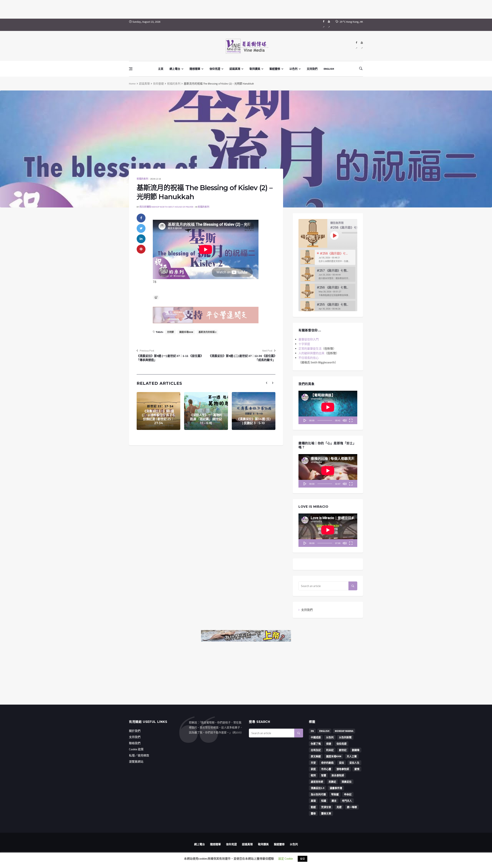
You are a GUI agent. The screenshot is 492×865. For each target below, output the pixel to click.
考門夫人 (347, 800)
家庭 (313, 769)
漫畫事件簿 (336, 788)
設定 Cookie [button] (285, 858)
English (324, 731)
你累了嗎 (316, 743)
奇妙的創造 (327, 762)
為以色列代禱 (318, 794)
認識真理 (234, 68)
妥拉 (341, 762)
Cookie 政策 (136, 749)
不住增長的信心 (308, 358)
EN (312, 731)
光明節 (170, 332)
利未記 (330, 750)
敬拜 (313, 775)
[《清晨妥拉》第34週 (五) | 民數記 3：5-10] (253, 411)
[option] (327, 257)
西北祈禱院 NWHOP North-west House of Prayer (166, 206)
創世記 (343, 750)
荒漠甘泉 (326, 807)
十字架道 (304, 344)
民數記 (332, 781)
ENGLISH (329, 68)
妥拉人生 (354, 762)
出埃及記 (316, 750)
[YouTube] (329, 25)
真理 (313, 800)
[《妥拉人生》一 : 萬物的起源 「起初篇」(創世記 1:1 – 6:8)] (206, 411)
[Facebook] (323, 25)
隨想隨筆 (194, 68)
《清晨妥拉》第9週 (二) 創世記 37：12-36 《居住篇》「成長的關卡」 (242, 358)
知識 (323, 800)
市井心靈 (326, 769)
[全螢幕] (351, 420)
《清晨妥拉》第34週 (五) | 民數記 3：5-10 (253, 421)
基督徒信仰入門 (308, 339)
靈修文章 (326, 813)
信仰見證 (214, 68)
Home (132, 83)
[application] (327, 407)
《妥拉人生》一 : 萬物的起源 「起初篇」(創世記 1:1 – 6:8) (206, 419)
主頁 (160, 68)
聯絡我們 (134, 743)
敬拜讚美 (254, 68)
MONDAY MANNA (344, 731)
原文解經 (316, 756)
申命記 (348, 794)
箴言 (334, 800)
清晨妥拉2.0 (317, 788)
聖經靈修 (274, 68)
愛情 (356, 769)
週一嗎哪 (352, 807)
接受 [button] (302, 858)
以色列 (293, 68)
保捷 (328, 743)
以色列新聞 (345, 737)
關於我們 (134, 731)
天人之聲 (352, 756)
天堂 (313, 762)
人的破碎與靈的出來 (311, 353)
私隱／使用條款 (139, 755)
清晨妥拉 (347, 781)
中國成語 (316, 737)
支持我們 (312, 68)
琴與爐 (335, 794)
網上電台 (175, 68)
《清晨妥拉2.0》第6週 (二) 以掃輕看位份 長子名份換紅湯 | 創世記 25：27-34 (158, 417)
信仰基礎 (158, 83)
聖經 (313, 807)
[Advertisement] (246, 8)
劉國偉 (355, 750)
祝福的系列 (173, 83)
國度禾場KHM (186, 332)
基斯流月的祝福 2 (207, 332)
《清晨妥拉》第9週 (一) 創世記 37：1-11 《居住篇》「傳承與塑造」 (170, 358)
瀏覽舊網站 (136, 761)
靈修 (313, 813)
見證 (339, 807)
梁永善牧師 (338, 775)
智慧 (323, 775)
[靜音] (345, 420)
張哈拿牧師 (343, 769)
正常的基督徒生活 (310, 348)
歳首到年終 (317, 781)
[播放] (305, 420)
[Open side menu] (130, 69)
